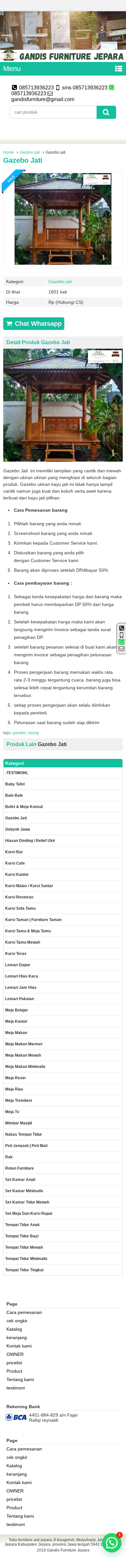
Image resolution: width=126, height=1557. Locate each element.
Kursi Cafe (15, 863)
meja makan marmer (24, 1044)
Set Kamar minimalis (24, 1191)
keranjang (16, 1337)
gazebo (19, 733)
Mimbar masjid (18, 1123)
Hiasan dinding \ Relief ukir (30, 840)
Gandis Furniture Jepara (68, 1550)
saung (33, 733)
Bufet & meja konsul (24, 806)
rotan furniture (19, 1168)
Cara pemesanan (24, 1312)
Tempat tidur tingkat (24, 1270)
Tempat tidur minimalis (26, 1258)
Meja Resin (15, 1078)
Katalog (14, 1329)
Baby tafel (15, 784)
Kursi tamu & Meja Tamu (28, 931)
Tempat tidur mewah (24, 1247)
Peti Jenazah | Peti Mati (26, 1145)
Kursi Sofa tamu (20, 908)
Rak (9, 1157)
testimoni (15, 1387)
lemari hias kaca (21, 976)
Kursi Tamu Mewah (22, 942)
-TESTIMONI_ (17, 773)
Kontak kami (19, 1345)
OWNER (15, 1354)
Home (8, 152)
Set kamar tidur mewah (27, 1202)
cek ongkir (16, 1320)
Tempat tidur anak (22, 1225)
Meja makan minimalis (25, 1066)
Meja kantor (16, 1021)
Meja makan (16, 1032)
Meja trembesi (18, 1100)
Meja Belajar (16, 1010)
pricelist (14, 1362)
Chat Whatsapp (37, 323)
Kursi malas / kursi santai (29, 886)
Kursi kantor (17, 874)
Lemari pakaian (19, 999)
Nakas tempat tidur (23, 1134)
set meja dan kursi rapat (28, 1213)
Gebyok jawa (17, 829)
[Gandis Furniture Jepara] (63, 59)
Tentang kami (20, 1379)
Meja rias (14, 1089)
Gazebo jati (30, 152)
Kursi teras (15, 953)
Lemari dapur (17, 965)
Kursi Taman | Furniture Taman (33, 919)
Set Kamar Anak (20, 1179)
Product (14, 1371)
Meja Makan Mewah (23, 1055)
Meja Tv (12, 1112)
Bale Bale (14, 795)
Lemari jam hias (21, 987)
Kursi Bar (14, 852)
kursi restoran (19, 897)
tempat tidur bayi (21, 1236)
